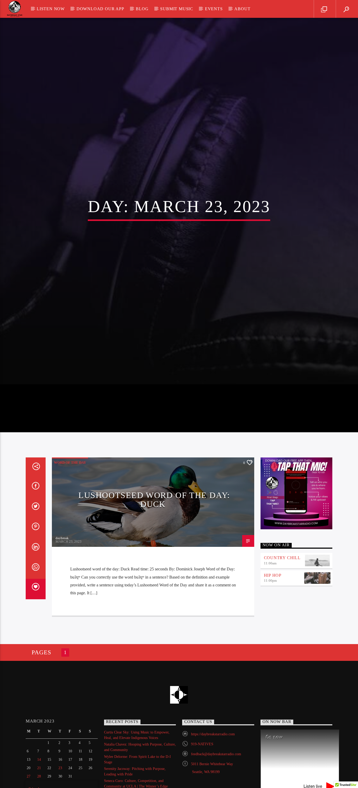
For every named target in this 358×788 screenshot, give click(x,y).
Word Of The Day (70, 496)
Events (214, 9)
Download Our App (100, 9)
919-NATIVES (202, 777)
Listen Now (51, 9)
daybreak (62, 571)
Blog (142, 9)
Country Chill (282, 590)
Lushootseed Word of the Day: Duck (154, 532)
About (242, 9)
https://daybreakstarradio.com (213, 767)
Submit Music (176, 9)
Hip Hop (273, 608)
